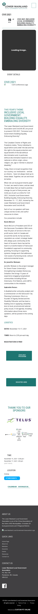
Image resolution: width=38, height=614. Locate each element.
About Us (5, 544)
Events (4, 551)
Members (5, 546)
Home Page (5, 541)
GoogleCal (23, 486)
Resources (5, 554)
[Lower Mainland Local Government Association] (18, 530)
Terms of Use (22, 603)
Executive (5, 549)
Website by (19, 610)
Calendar (12, 486)
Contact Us (5, 556)
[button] (34, 5)
